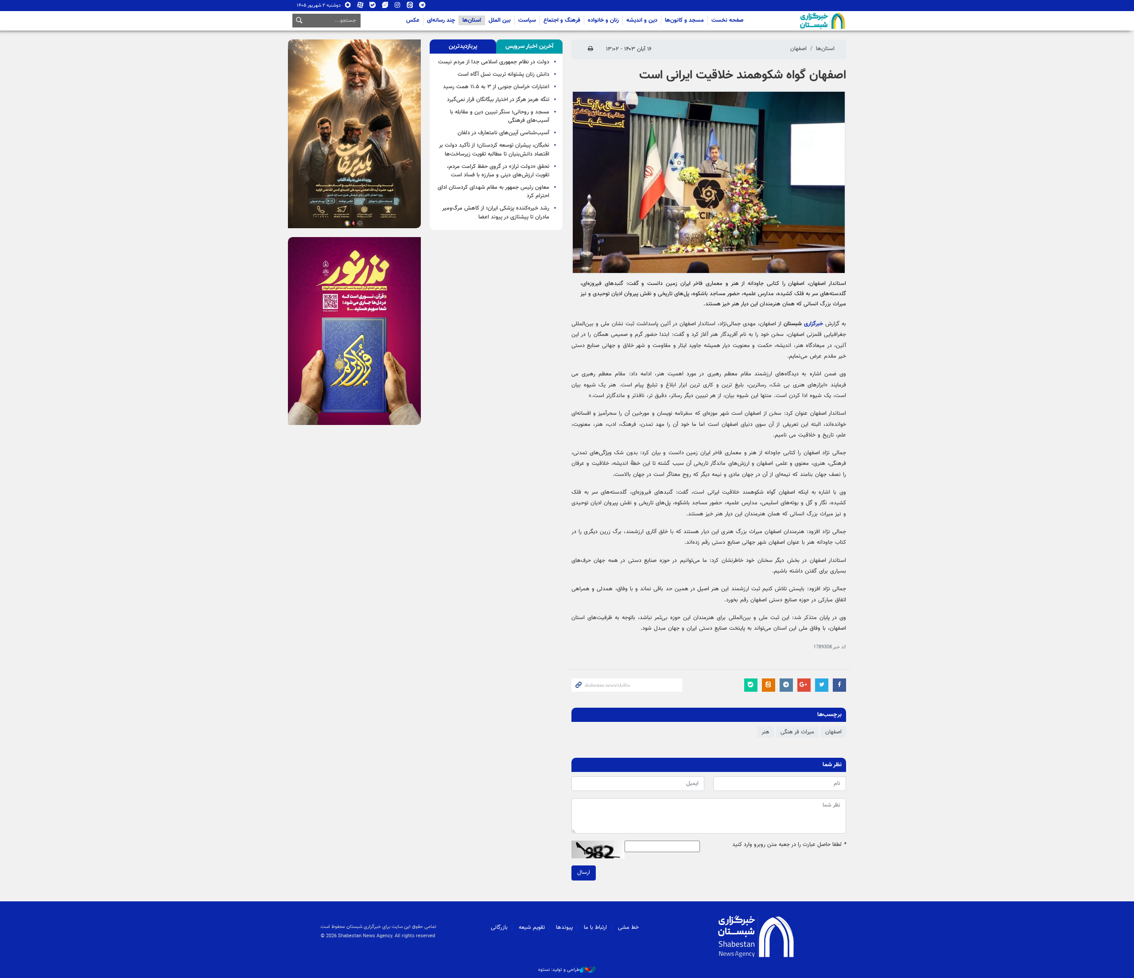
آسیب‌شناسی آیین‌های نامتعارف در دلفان (503, 133)
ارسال (583, 872)
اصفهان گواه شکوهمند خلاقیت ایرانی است (742, 75)
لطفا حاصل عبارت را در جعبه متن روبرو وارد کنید (789, 845)
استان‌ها (471, 20)
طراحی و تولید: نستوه (559, 970)
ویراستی (385, 7)
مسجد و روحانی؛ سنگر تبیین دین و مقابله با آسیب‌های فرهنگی (499, 116)
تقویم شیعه (532, 927)
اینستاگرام (397, 7)
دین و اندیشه (641, 20)
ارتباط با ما (595, 927)
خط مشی (628, 927)
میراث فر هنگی (797, 732)
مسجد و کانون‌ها (684, 20)
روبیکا (348, 7)
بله (373, 7)
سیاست (527, 20)
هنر (765, 732)
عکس (412, 20)
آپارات (360, 7)
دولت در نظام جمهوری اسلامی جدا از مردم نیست (493, 62)
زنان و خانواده (603, 20)
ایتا (410, 7)
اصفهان (798, 48)
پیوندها (564, 927)
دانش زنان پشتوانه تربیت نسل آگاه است (503, 74)
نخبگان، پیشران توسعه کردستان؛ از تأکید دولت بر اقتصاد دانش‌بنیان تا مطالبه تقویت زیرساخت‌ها (494, 149)
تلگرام (422, 7)
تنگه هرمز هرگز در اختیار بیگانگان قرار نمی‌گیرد (498, 99)
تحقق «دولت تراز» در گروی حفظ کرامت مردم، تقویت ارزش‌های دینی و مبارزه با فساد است (498, 170)
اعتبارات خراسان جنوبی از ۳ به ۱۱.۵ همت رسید (496, 86)
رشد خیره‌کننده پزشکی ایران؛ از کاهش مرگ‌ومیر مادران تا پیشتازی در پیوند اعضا (495, 212)
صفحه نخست (727, 20)
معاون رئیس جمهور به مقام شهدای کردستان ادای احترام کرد (493, 191)
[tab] (529, 46)
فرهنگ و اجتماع (562, 20)
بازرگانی (499, 927)
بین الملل (500, 20)
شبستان (797, 21)
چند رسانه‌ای (441, 20)
